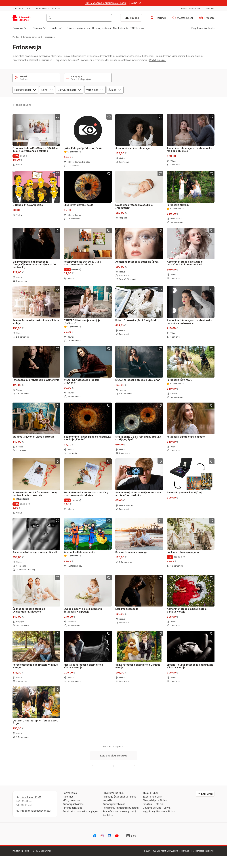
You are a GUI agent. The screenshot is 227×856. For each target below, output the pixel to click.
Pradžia (16, 37)
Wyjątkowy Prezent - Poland (159, 811)
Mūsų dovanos (71, 800)
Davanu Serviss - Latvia (156, 807)
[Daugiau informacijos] (29, 156)
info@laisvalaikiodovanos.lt (35, 810)
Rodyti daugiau (157, 60)
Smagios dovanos (31, 37)
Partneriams (70, 792)
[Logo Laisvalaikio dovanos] (23, 18)
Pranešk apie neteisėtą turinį (119, 811)
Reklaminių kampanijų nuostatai (121, 807)
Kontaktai (108, 815)
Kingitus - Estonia (153, 804)
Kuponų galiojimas (73, 804)
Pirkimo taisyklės (72, 807)
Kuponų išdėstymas (114, 804)
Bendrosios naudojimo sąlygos (80, 811)
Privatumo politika (113, 792)
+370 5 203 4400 (30, 796)
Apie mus (68, 796)
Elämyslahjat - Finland (155, 800)
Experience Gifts (152, 796)
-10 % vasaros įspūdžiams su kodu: (105, 2)
